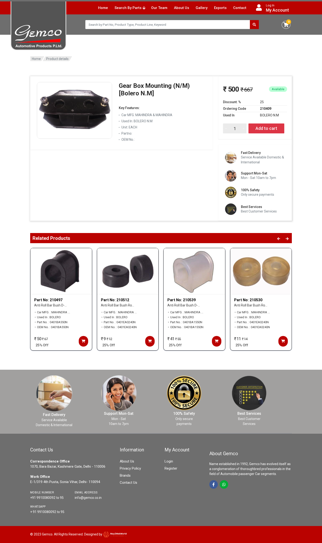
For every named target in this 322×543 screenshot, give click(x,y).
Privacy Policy (130, 468)
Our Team (159, 8)
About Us (181, 8)
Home (103, 8)
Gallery (201, 8)
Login (169, 461)
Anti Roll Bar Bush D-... (50, 305)
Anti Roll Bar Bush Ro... (117, 305)
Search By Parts (128, 8)
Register (171, 468)
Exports (220, 8)
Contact (239, 8)
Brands (125, 475)
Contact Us (128, 482)
